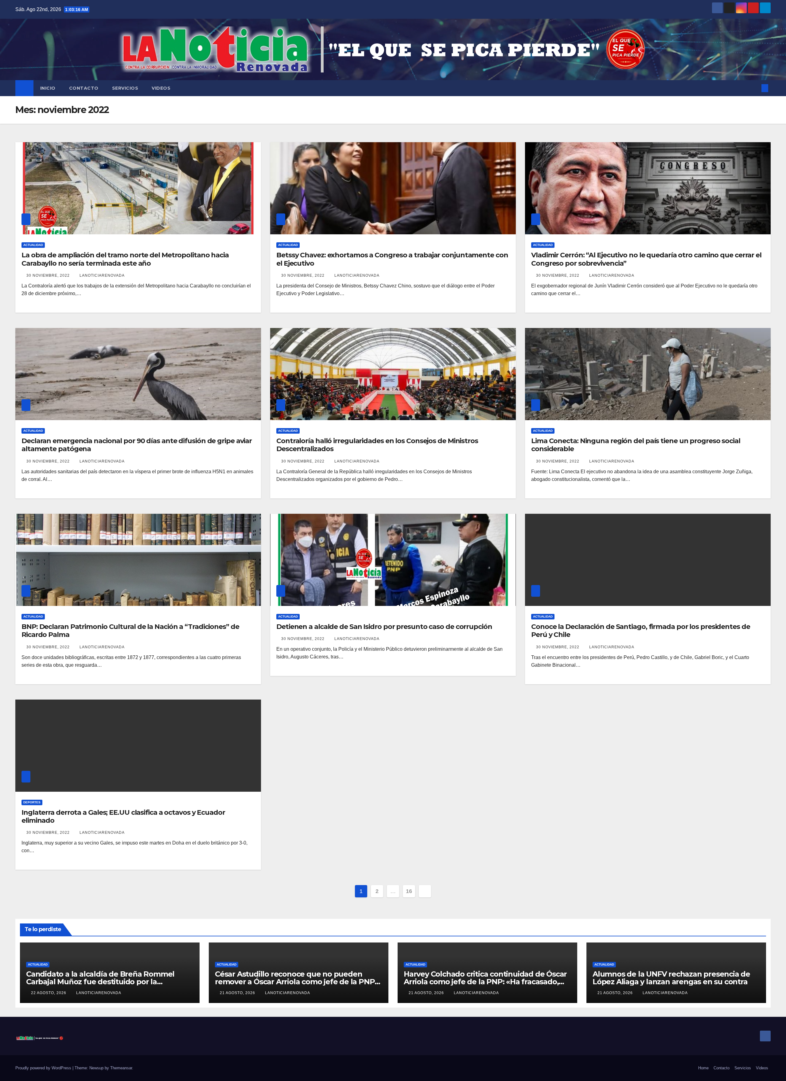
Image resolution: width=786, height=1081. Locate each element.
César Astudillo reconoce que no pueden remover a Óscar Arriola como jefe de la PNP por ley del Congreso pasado (295, 982)
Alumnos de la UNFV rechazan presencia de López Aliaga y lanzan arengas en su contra (671, 978)
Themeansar (121, 1068)
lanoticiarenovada (102, 275)
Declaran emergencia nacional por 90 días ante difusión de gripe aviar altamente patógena (136, 445)
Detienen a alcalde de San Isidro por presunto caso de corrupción (384, 626)
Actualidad (33, 245)
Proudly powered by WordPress (43, 1068)
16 (409, 891)
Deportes (32, 802)
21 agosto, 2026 (238, 993)
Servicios (125, 88)
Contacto (84, 88)
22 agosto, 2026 (49, 993)
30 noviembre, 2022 (48, 275)
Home (703, 1068)
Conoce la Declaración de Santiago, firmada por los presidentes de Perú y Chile (640, 630)
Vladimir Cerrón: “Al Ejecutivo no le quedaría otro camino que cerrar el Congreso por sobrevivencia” (646, 259)
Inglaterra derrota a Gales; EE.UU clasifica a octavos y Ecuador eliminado (123, 816)
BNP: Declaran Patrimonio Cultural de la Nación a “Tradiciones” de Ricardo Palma (130, 630)
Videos (161, 88)
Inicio (48, 88)
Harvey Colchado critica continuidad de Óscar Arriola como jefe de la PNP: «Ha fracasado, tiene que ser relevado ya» (485, 982)
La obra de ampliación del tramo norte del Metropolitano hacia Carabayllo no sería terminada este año (125, 259)
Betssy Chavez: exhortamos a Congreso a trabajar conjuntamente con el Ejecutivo (392, 259)
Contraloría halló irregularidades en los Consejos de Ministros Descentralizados (377, 445)
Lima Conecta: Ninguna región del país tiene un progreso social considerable (635, 445)
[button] (755, 88)
